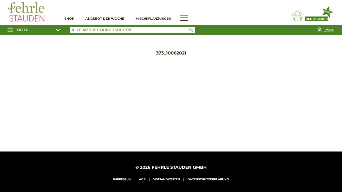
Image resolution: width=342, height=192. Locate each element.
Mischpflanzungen (153, 18)
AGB (142, 179)
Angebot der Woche (104, 18)
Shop (69, 18)
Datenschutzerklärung (208, 179)
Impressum (122, 179)
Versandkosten (166, 179)
